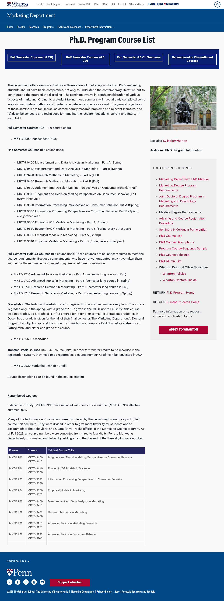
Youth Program (54, 4)
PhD (113, 4)
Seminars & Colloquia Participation (183, 229)
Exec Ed (122, 4)
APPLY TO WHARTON (183, 329)
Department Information (98, 27)
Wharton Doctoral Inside (180, 280)
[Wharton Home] (17, 4)
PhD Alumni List (170, 261)
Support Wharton (70, 582)
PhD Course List (170, 236)
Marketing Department (82, 591)
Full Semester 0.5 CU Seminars (139, 57)
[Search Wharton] (217, 4)
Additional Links (17, 561)
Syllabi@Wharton (175, 141)
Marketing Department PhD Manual (184, 179)
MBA (96, 4)
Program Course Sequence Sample (183, 248)
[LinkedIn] (26, 582)
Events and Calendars (69, 27)
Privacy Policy (104, 591)
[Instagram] (42, 582)
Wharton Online (136, 4)
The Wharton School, (24, 591)
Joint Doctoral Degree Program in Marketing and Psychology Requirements (182, 201)
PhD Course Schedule (174, 255)
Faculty (40, 4)
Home (10, 27)
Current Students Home (182, 302)
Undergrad (70, 4)
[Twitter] (9, 582)
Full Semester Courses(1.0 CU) (31, 57)
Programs (48, 27)
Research (34, 27)
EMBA (104, 4)
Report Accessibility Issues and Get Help (134, 591)
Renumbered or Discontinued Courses (192, 59)
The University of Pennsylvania (52, 591)
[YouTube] (34, 582)
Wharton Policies (174, 274)
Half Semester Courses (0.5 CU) (85, 59)
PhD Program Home (180, 292)
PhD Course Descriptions (176, 242)
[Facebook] (17, 582)
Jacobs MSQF (84, 4)
